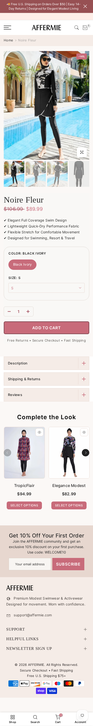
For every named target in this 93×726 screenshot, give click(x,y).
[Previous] (7, 452)
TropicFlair (24, 485)
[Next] (85, 452)
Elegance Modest (69, 485)
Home (8, 40)
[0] (85, 27)
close (86, 6)
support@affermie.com (33, 615)
